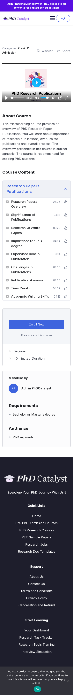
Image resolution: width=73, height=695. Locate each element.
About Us (36, 577)
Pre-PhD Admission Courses (36, 523)
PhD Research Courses (36, 530)
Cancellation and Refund (36, 605)
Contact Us (36, 584)
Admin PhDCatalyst (36, 388)
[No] (68, 681)
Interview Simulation (37, 652)
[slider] (17, 98)
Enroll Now (36, 324)
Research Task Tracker (36, 637)
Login (63, 18)
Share (66, 51)
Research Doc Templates (36, 551)
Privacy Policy (36, 598)
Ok (37, 689)
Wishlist (47, 51)
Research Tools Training (36, 644)
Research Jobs (36, 544)
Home (36, 516)
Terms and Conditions (36, 591)
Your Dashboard (36, 630)
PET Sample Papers (36, 537)
